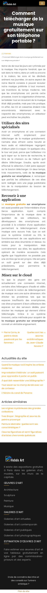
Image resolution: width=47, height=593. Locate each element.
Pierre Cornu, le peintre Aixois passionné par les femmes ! (13, 337)
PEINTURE (7, 54)
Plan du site (23, 591)
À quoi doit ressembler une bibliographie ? (23, 380)
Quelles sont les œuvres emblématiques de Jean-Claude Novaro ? (35, 339)
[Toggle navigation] (42, 3)
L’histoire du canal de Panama (17, 392)
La (14, 204)
